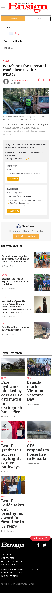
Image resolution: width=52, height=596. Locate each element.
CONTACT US (7, 558)
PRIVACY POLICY (9, 564)
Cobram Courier (21, 80)
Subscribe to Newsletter (26, 236)
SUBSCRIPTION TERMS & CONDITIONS (19, 569)
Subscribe (13, 18)
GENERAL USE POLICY (11, 561)
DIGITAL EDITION (9, 576)
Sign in (38, 18)
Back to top (38, 538)
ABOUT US (6, 554)
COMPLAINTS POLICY (11, 572)
